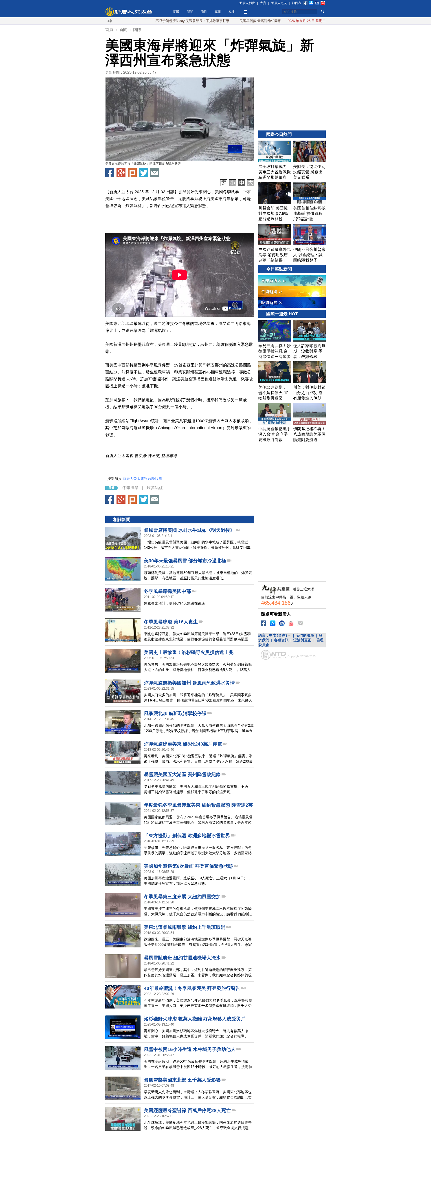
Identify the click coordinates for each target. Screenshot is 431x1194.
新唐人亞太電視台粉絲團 (142, 479)
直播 (176, 11)
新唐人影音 (247, 3)
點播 (232, 11)
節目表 (296, 3)
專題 (218, 11)
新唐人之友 (279, 3)
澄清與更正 (302, 640)
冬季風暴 (130, 488)
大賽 (263, 3)
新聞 (190, 11)
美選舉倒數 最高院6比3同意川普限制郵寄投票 (241, 21)
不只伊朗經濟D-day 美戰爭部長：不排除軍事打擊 (159, 21)
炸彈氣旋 (155, 488)
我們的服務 (305, 635)
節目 (204, 11)
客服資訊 (281, 640)
